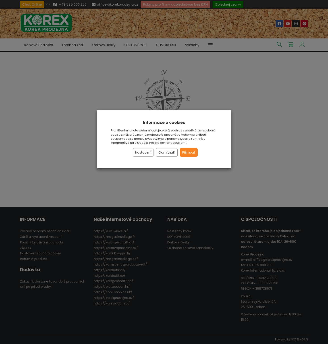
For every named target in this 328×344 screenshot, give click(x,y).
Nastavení (143, 152)
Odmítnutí (166, 152)
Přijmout (188, 152)
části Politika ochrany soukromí (164, 143)
